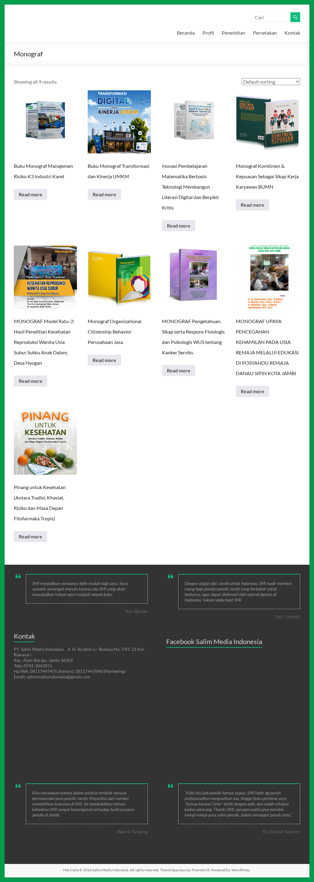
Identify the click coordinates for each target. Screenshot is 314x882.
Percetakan (265, 33)
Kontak (292, 33)
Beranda (186, 33)
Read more (30, 194)
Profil (208, 33)
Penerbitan (233, 33)
